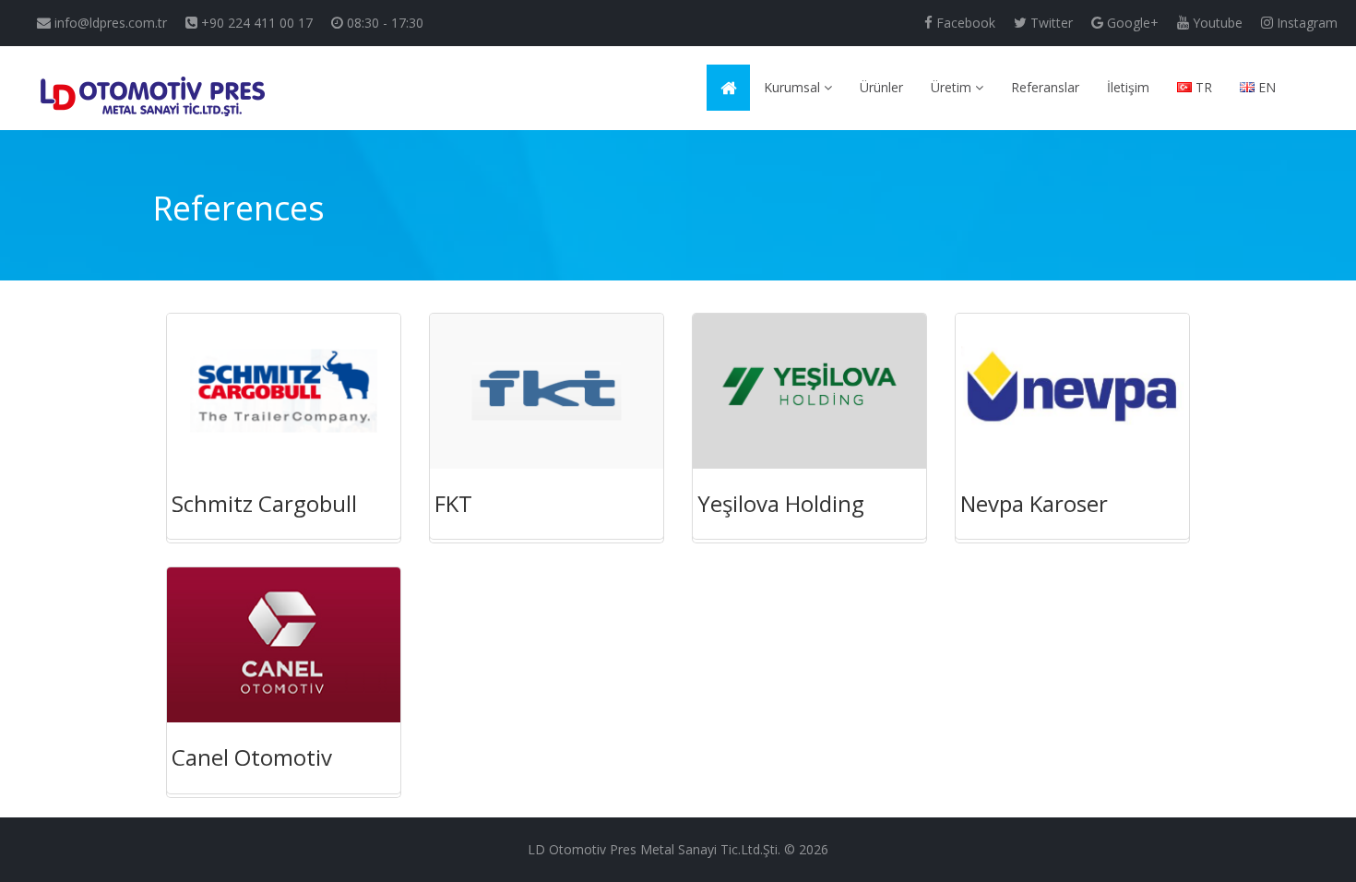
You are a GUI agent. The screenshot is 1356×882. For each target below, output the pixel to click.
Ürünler (881, 87)
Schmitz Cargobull (264, 503)
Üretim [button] (953, 87)
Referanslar (1045, 87)
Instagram (1305, 22)
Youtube (1216, 22)
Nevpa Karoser (1034, 503)
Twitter (1050, 22)
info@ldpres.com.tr (109, 22)
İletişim (1128, 87)
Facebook (964, 22)
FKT (453, 503)
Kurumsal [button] (794, 87)
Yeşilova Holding (780, 503)
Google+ (1131, 22)
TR (1202, 87)
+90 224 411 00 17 (255, 22)
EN (1265, 87)
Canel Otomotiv (252, 757)
